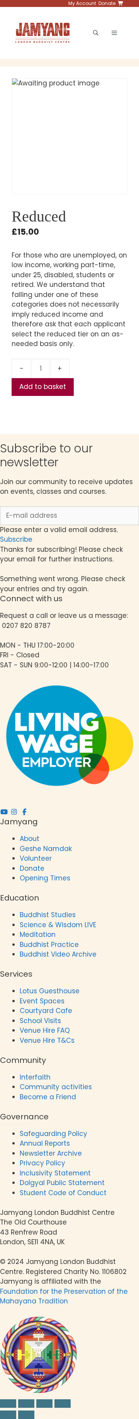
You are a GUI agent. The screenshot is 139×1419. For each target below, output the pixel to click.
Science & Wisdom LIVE (58, 925)
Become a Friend (48, 1097)
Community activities (56, 1087)
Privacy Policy (43, 1163)
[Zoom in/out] (8, 1403)
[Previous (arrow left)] (8, 1414)
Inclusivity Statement (55, 1173)
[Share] (44, 1403)
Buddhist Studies (48, 914)
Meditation (38, 934)
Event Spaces (42, 1001)
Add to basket (42, 386)
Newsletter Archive (51, 1153)
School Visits (40, 1020)
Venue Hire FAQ (45, 1030)
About (29, 838)
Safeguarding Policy (53, 1133)
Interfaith (35, 1077)
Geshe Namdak (46, 848)
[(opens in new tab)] (38, 1391)
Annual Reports (45, 1143)
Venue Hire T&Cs (47, 1040)
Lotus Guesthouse (50, 991)
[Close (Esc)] (62, 1403)
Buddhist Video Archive (58, 954)
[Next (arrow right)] (26, 1414)
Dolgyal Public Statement (62, 1182)
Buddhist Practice (49, 944)
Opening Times (45, 878)
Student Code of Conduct (63, 1192)
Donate (32, 868)
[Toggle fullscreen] (26, 1403)
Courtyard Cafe (46, 1010)
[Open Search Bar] (95, 32)
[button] (16, 539)
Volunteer (36, 858)
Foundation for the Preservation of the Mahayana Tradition (64, 1296)
